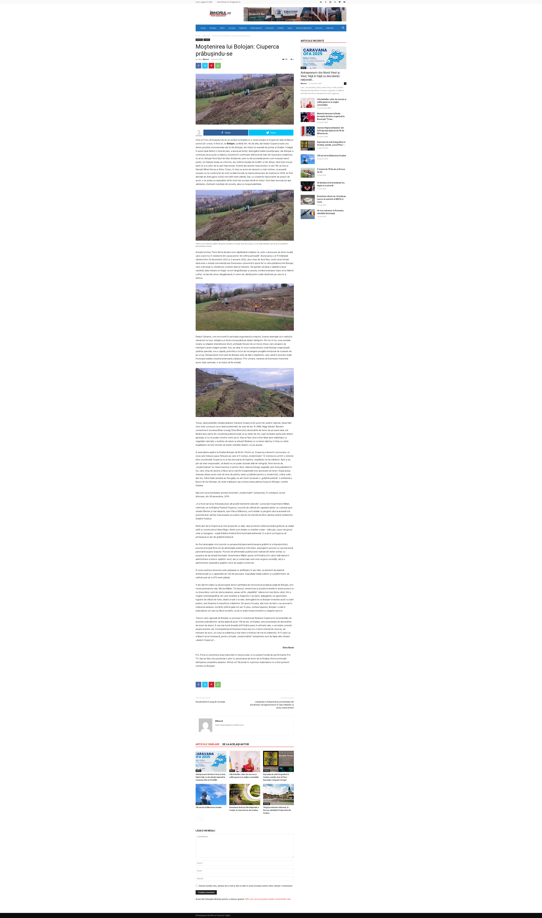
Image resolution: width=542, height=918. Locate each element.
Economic (270, 28)
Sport (290, 28)
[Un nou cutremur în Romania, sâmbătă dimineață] (308, 214)
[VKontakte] (344, 2)
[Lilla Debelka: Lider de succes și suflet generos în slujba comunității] (244, 761)
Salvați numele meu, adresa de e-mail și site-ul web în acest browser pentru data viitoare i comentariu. (246, 886)
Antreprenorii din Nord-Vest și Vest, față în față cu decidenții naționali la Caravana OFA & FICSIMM (211, 777)
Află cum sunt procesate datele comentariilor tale (267, 899)
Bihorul (206, 59)
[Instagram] (330, 2)
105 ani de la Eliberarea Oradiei (208, 807)
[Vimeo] (339, 2)
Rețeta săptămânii (304, 28)
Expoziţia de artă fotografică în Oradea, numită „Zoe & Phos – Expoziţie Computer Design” (276, 777)
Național (243, 28)
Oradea (213, 28)
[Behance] (321, 2)
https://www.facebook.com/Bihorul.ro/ (229, 725)
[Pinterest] (211, 65)
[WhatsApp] (218, 65)
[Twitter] (335, 2)
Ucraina (232, 28)
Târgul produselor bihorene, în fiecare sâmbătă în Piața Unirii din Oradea (277, 810)
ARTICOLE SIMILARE (207, 744)
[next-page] (202, 818)
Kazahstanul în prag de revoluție (210, 702)
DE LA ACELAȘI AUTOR (235, 744)
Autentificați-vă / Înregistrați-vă (228, 2)
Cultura (266, 771)
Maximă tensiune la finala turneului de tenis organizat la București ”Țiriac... (331, 116)
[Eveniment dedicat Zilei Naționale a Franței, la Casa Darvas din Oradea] (244, 794)
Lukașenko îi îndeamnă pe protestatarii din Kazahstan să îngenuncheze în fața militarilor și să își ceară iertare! (272, 705)
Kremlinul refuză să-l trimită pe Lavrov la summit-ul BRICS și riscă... (331, 199)
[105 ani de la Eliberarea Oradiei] (211, 794)
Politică (281, 28)
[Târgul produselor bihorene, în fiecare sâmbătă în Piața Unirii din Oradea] (278, 794)
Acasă (203, 28)
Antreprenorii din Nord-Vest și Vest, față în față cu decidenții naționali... (320, 76)
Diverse (319, 28)
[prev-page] (197, 818)
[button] (343, 28)
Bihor (222, 28)
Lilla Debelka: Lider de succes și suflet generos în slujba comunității (331, 102)
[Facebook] (326, 2)
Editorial (329, 28)
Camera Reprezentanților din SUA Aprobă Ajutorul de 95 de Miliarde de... (330, 131)
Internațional (256, 28)
